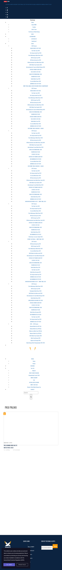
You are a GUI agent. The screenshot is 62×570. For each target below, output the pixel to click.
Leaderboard (31, 550)
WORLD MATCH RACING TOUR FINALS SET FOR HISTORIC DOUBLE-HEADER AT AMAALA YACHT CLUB (29, 4)
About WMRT (31, 547)
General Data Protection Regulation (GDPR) (14, 560)
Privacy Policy (22, 564)
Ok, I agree (9, 564)
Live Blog (8, 450)
